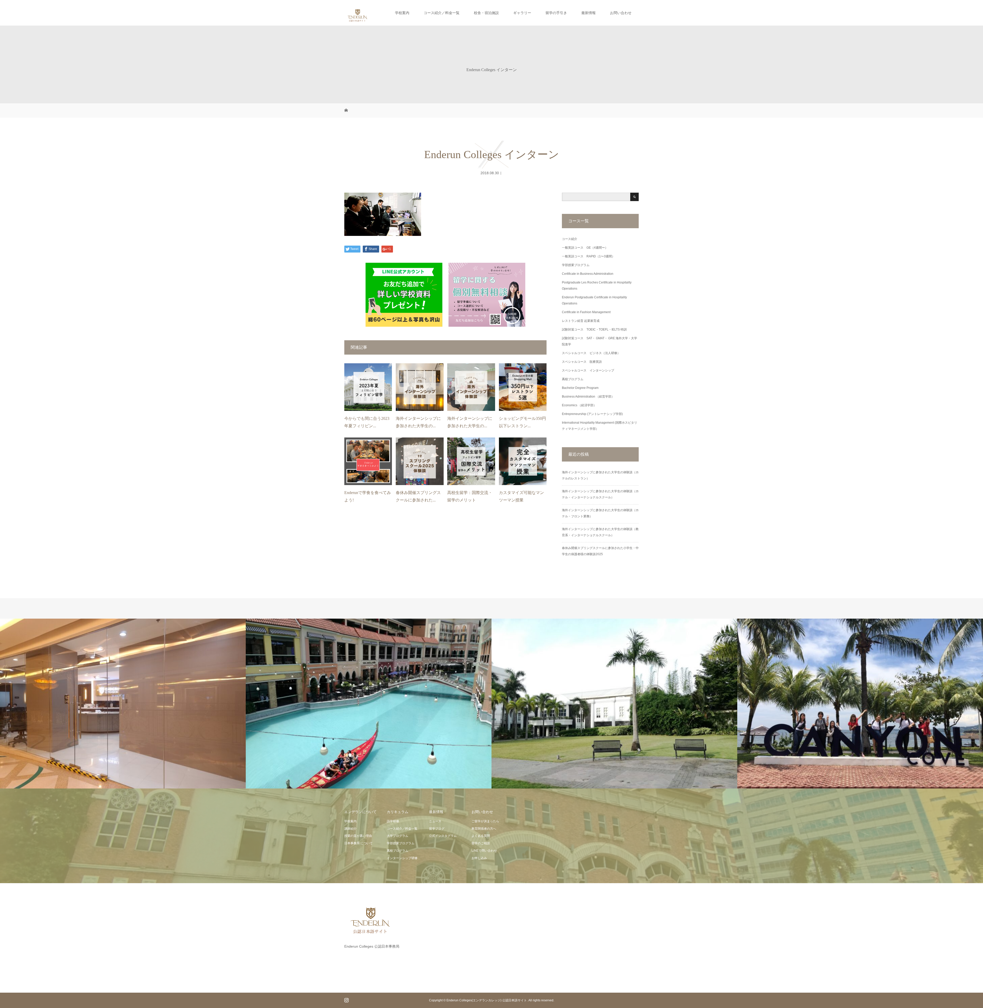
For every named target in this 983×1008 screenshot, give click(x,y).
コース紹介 (569, 239)
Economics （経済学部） (579, 405)
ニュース (435, 821)
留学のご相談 (481, 843)
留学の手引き (556, 13)
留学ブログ (436, 828)
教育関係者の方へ (484, 828)
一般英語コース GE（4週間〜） (585, 247)
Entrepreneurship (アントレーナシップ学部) (592, 414)
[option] (123, 704)
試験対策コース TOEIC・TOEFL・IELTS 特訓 (594, 329)
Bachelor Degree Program (580, 388)
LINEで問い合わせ (484, 850)
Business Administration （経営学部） (588, 396)
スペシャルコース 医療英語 (582, 362)
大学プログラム (397, 836)
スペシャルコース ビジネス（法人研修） (591, 353)
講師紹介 (350, 828)
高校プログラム (572, 379)
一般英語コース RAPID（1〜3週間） (588, 256)
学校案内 (402, 13)
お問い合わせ (621, 13)
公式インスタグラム (443, 836)
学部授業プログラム (576, 265)
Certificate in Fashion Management (586, 312)
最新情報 (588, 13)
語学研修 (393, 821)
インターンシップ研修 (402, 858)
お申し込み (479, 858)
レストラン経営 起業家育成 (581, 321)
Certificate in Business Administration (587, 274)
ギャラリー (522, 13)
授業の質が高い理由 (358, 836)
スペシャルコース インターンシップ (588, 370)
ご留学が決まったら (485, 821)
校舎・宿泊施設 (486, 13)
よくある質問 (481, 836)
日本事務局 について (358, 843)
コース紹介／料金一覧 (442, 13)
